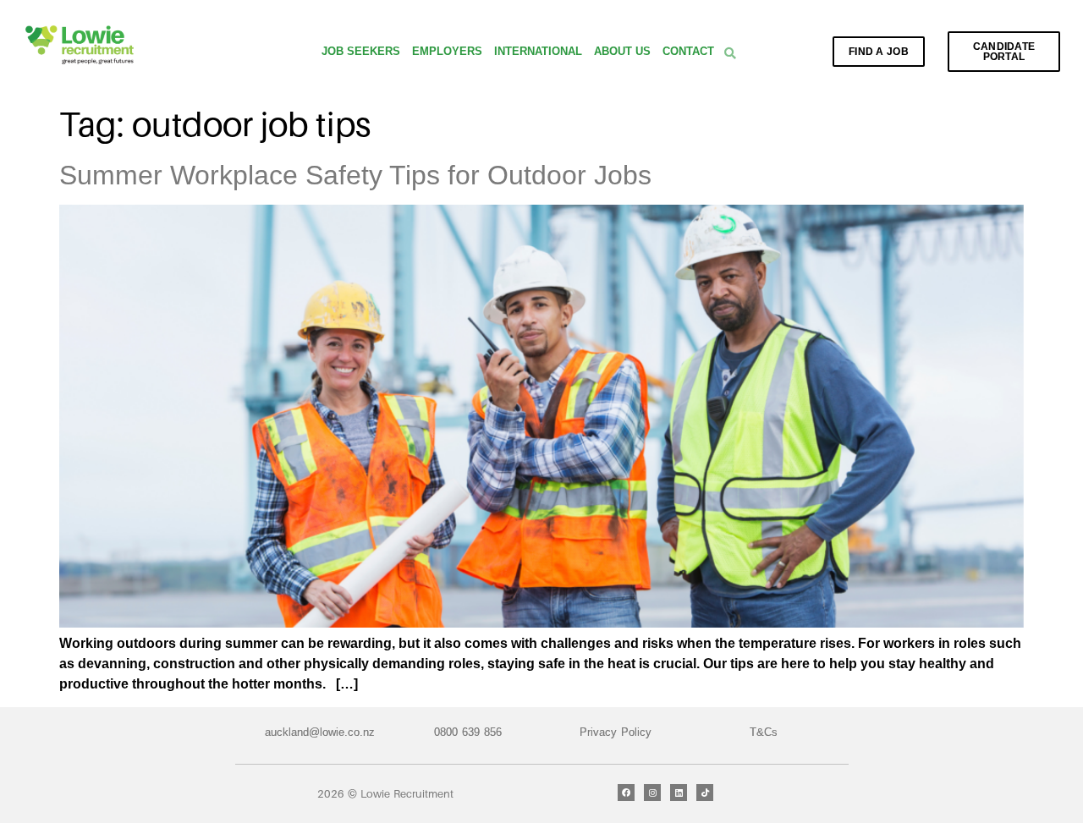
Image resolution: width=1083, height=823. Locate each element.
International (538, 51)
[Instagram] (652, 792)
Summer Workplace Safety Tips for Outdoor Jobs (355, 175)
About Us (622, 51)
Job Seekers (361, 51)
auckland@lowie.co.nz (320, 732)
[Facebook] (626, 792)
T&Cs (764, 732)
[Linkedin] (678, 792)
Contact (688, 51)
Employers (447, 51)
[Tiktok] (704, 792)
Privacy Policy (615, 732)
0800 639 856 (468, 732)
